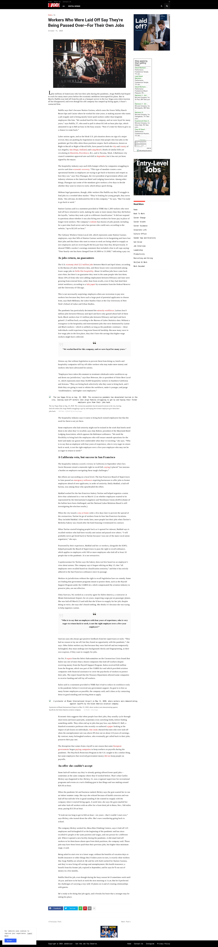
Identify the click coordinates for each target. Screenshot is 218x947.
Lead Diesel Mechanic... (139, 77)
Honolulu (74, 153)
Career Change (139, 218)
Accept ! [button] (10, 940)
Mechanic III (139, 112)
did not (107, 756)
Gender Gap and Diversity (145, 238)
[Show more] (94, 908)
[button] (161, 6)
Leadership (138, 250)
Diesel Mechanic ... (141, 68)
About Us (57, 1)
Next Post (125, 922)
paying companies (83, 749)
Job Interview (139, 246)
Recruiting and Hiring (143, 258)
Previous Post (55, 922)
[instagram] (169, 1)
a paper (109, 726)
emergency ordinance (83, 480)
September (101, 156)
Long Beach (96, 150)
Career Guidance (140, 226)
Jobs (148, 148)
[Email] (90, 908)
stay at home (83, 513)
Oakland (83, 150)
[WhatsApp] (80, 908)
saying (107, 467)
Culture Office (140, 234)
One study (93, 730)
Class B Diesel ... (140, 129)
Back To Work (139, 213)
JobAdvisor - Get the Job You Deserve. (81, 944)
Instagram (150, 944)
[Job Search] (144, 150)
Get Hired (138, 242)
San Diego (73, 150)
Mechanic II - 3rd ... (141, 104)
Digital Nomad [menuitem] (74, 6)
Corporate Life (140, 230)
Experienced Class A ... (143, 121)
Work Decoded (139, 266)
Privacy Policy (163, 944)
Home (50, 1)
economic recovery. (81, 169)
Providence (84, 153)
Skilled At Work (140, 262)
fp (54, 15)
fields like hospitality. (84, 271)
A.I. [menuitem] (64, 6)
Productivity (139, 254)
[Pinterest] (85, 908)
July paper (90, 284)
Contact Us (67, 1)
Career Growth (140, 222)
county (123, 146)
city (114, 146)
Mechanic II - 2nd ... (141, 95)
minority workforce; (106, 310)
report (69, 658)
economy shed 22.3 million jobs (79, 264)
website (93, 222)
